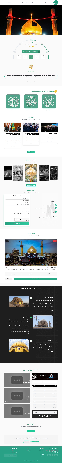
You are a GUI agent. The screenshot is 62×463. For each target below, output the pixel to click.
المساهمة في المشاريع (34, 441)
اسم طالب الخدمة (26, 198)
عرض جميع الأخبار (31, 151)
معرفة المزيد (26, 441)
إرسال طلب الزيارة (17, 223)
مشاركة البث (8, 278)
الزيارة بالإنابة (28, 450)
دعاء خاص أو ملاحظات (25, 211)
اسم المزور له (27, 202)
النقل (29, 451)
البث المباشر (42, 454)
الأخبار (43, 451)
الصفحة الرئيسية (41, 450)
